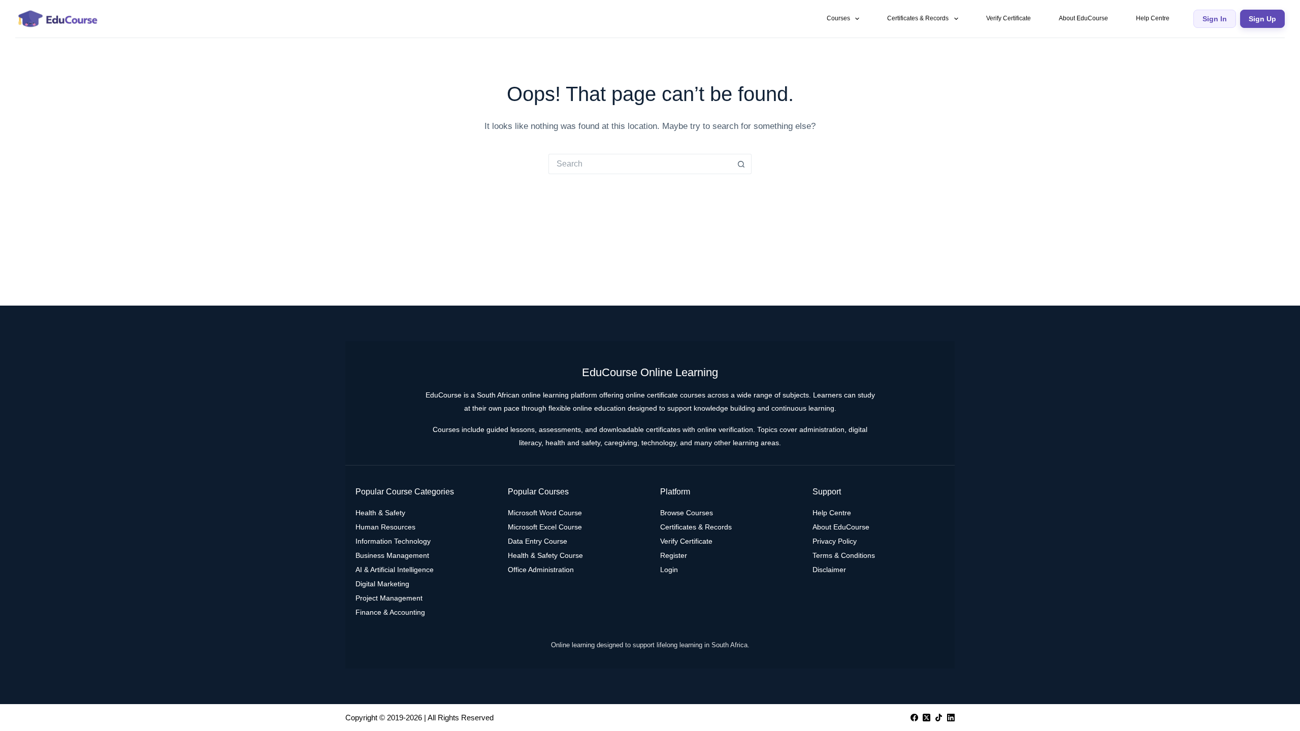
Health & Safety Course (545, 555)
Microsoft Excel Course (545, 527)
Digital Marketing (382, 584)
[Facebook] (914, 717)
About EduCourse (1083, 18)
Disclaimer (829, 570)
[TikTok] (938, 717)
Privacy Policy (834, 541)
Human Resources (385, 527)
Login (669, 570)
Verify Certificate (1008, 18)
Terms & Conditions (843, 555)
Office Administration (541, 570)
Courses (838, 18)
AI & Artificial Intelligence (394, 570)
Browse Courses (686, 513)
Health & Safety (380, 513)
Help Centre (1152, 18)
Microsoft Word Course (545, 513)
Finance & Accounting (390, 612)
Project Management (388, 598)
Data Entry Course (537, 541)
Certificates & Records (918, 18)
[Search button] (741, 164)
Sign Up (1262, 19)
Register (673, 555)
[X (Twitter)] (926, 717)
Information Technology (393, 541)
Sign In (1214, 19)
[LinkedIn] (951, 717)
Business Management (392, 555)
